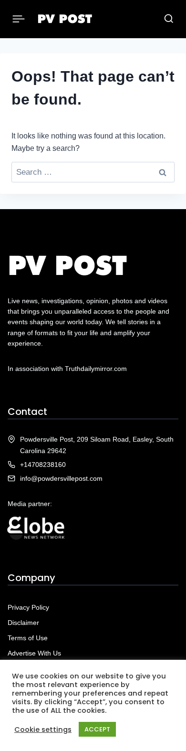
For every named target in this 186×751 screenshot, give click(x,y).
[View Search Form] (168, 19)
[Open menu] (19, 19)
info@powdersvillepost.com (61, 478)
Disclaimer (23, 622)
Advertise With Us (34, 653)
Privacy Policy (28, 607)
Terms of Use (28, 638)
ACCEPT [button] (97, 729)
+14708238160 (43, 464)
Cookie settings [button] (43, 729)
